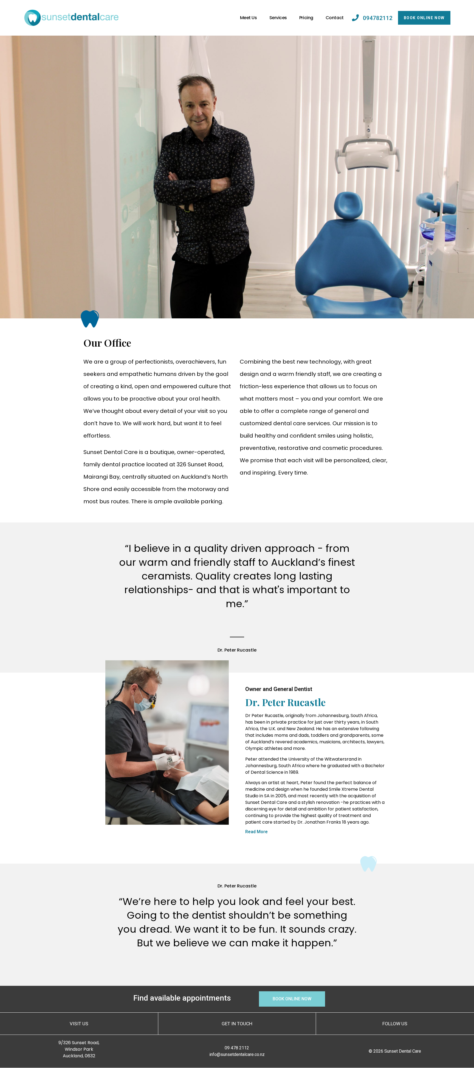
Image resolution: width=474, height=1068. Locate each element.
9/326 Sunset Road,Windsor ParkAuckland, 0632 (78, 1049)
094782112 (378, 18)
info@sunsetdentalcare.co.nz (237, 1054)
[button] (315, 834)
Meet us (248, 18)
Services (278, 18)
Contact (335, 18)
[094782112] (355, 17)
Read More (256, 831)
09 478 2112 (237, 1047)
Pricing (306, 18)
